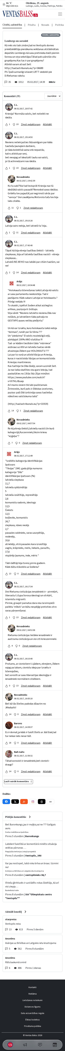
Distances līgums (33, 1006)
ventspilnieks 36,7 (35, 875)
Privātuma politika (32, 1026)
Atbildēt (47, 124)
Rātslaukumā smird (15, 962)
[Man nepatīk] (14, 124)
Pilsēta (31, 25)
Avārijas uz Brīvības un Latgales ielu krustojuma (30, 943)
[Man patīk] (6, 124)
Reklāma (33, 993)
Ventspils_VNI (33, 855)
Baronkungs (32, 836)
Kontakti (32, 987)
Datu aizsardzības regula (32, 1013)
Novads (45, 25)
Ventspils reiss (13, 924)
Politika (59, 25)
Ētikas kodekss (32, 1019)
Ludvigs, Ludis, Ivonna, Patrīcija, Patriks (44, 6)
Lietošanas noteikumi (32, 1000)
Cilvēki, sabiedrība (12, 25)
